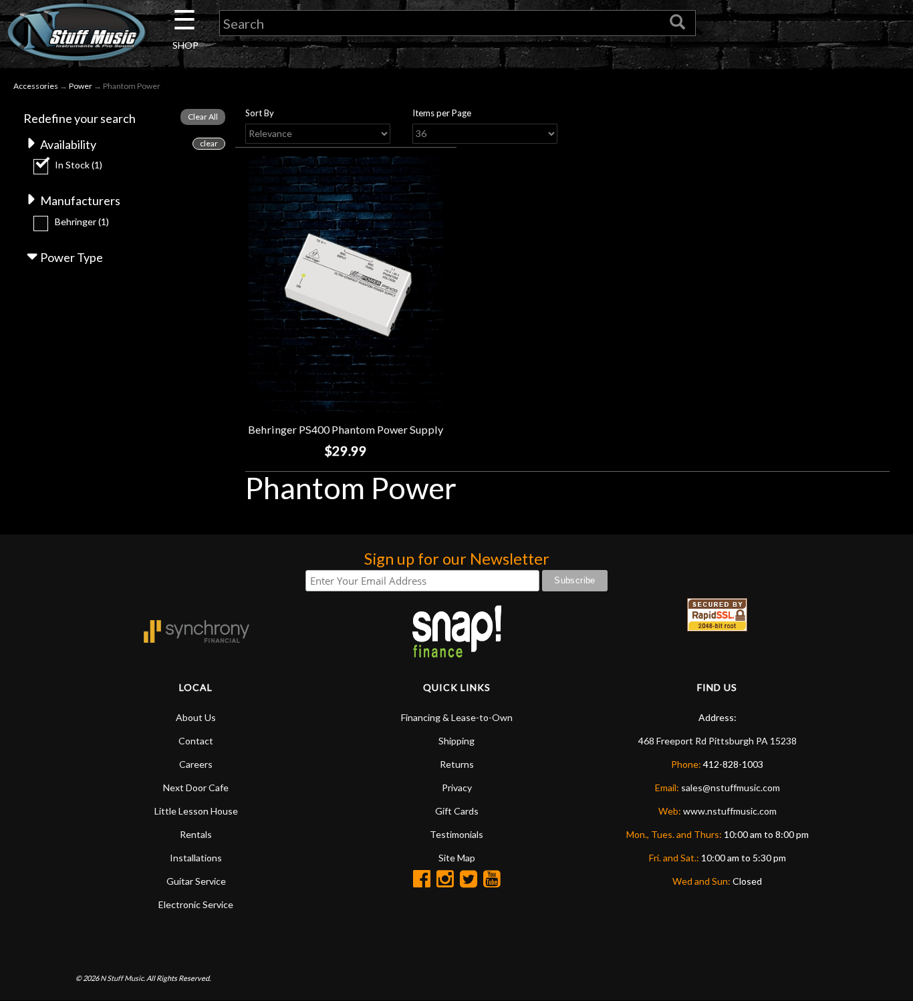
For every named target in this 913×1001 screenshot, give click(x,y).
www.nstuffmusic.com (730, 811)
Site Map (456, 857)
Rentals (196, 834)
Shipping (456, 740)
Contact (195, 740)
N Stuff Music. (122, 978)
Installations (196, 857)
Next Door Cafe (196, 787)
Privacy (457, 787)
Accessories (35, 86)
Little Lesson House (196, 811)
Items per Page (441, 113)
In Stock (78, 164)
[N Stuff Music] (76, 31)
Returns (457, 764)
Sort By (259, 113)
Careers (196, 764)
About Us (196, 717)
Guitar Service (196, 881)
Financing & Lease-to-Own (457, 717)
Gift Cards (457, 811)
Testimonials (456, 834)
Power (80, 86)
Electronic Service (195, 904)
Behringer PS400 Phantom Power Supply (345, 429)
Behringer (82, 221)
